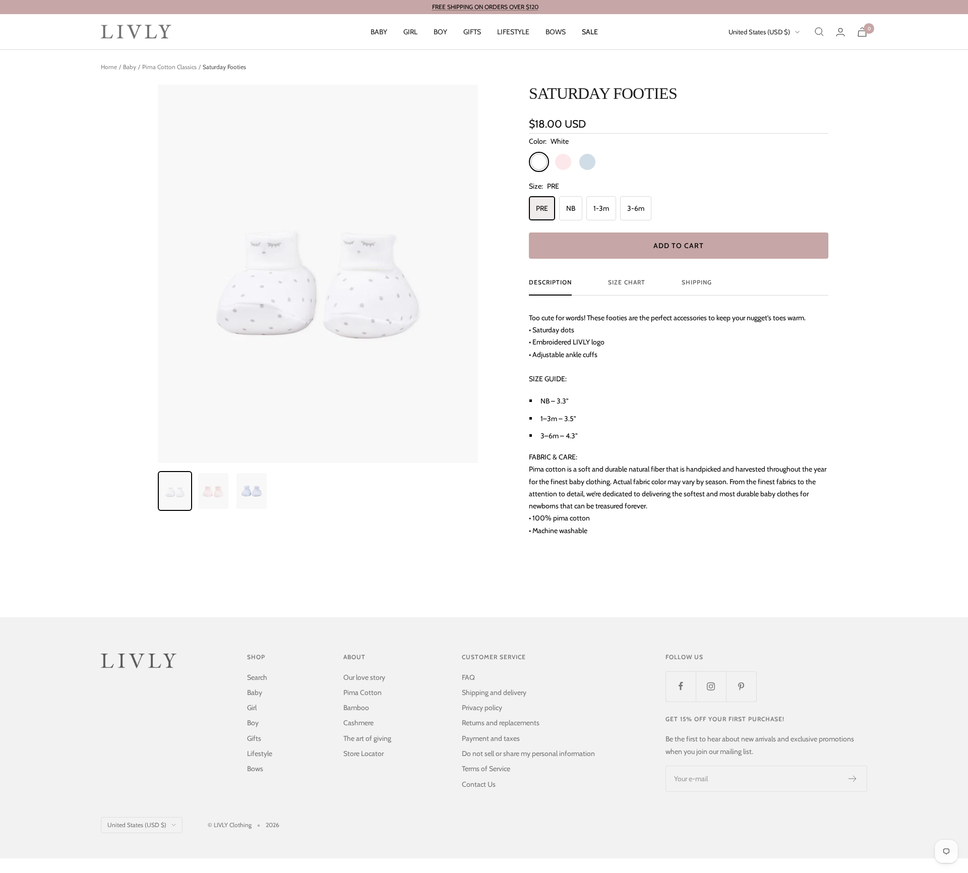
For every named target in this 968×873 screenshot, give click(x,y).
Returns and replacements (500, 722)
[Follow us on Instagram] (711, 686)
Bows (556, 31)
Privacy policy (482, 707)
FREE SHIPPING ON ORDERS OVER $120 (485, 7)
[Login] (840, 32)
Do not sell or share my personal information (528, 753)
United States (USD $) (759, 32)
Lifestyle (513, 31)
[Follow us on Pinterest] (741, 686)
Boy (440, 31)
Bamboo (356, 707)
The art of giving (367, 738)
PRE (542, 208)
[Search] (819, 31)
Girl (410, 31)
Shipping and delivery (494, 692)
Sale (590, 31)
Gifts (472, 31)
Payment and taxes (491, 738)
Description (550, 282)
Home (109, 67)
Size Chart (626, 282)
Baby (379, 31)
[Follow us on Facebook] (681, 686)
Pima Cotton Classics (169, 67)
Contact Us (479, 784)
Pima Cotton (362, 692)
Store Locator (363, 753)
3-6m (635, 208)
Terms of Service (486, 768)
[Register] (853, 778)
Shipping (697, 282)
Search (257, 677)
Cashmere (358, 722)
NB (570, 208)
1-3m (601, 208)
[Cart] (862, 32)
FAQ (468, 677)
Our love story (364, 677)
